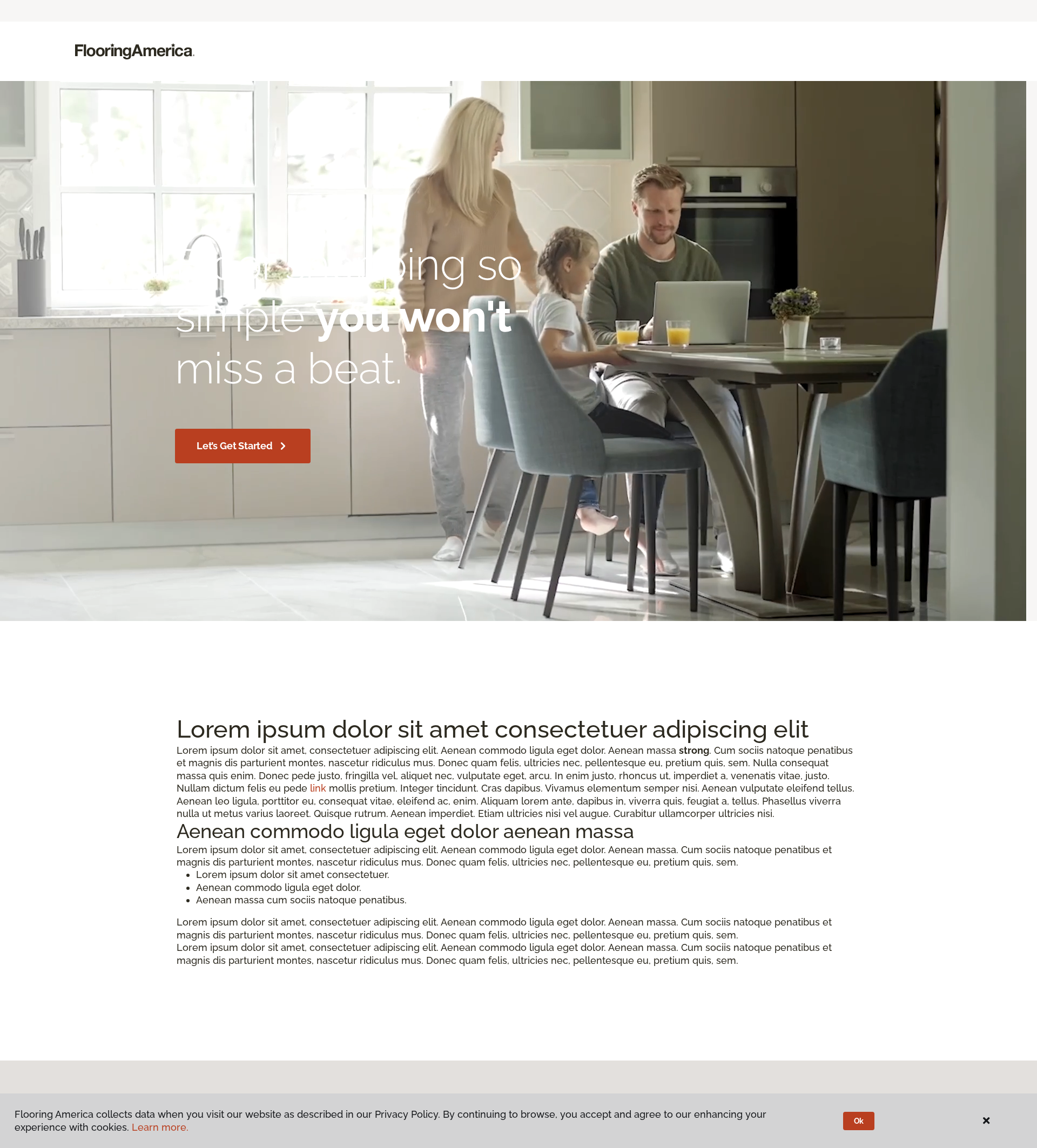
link (318, 788)
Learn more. (160, 1127)
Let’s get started (235, 445)
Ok (859, 1121)
